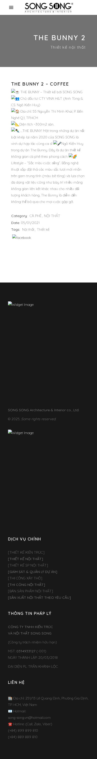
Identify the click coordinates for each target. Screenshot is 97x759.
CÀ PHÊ (36, 216)
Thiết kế (43, 229)
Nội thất (28, 229)
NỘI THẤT (52, 216)
